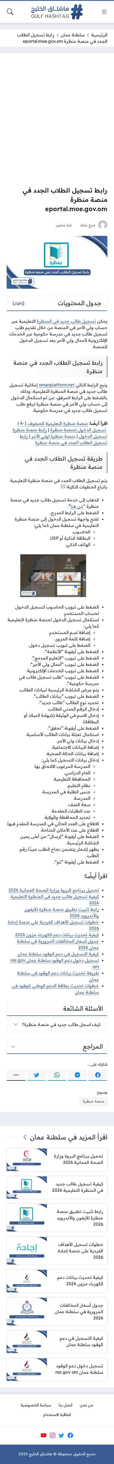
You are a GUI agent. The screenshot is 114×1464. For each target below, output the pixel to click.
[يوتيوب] (43, 1435)
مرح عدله (87, 225)
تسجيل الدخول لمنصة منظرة (78, 429)
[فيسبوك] (97, 1075)
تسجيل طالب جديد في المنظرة (66, 321)
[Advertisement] (57, 119)
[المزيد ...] (16, 1075)
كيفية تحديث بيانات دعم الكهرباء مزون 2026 (57, 934)
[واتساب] (57, 1075)
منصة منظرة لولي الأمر (53, 436)
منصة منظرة (93, 1101)
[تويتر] (36, 1075)
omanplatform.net (56, 385)
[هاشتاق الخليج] (57, 11)
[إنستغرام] (52, 1435)
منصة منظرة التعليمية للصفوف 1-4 (54, 423)
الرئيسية (99, 34)
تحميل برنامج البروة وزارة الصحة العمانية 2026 (53, 890)
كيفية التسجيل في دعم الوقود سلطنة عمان (58, 953)
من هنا (77, 506)
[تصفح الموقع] (104, 11)
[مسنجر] (77, 1075)
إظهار (18, 303)
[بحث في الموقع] (10, 11)
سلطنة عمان (73, 34)
